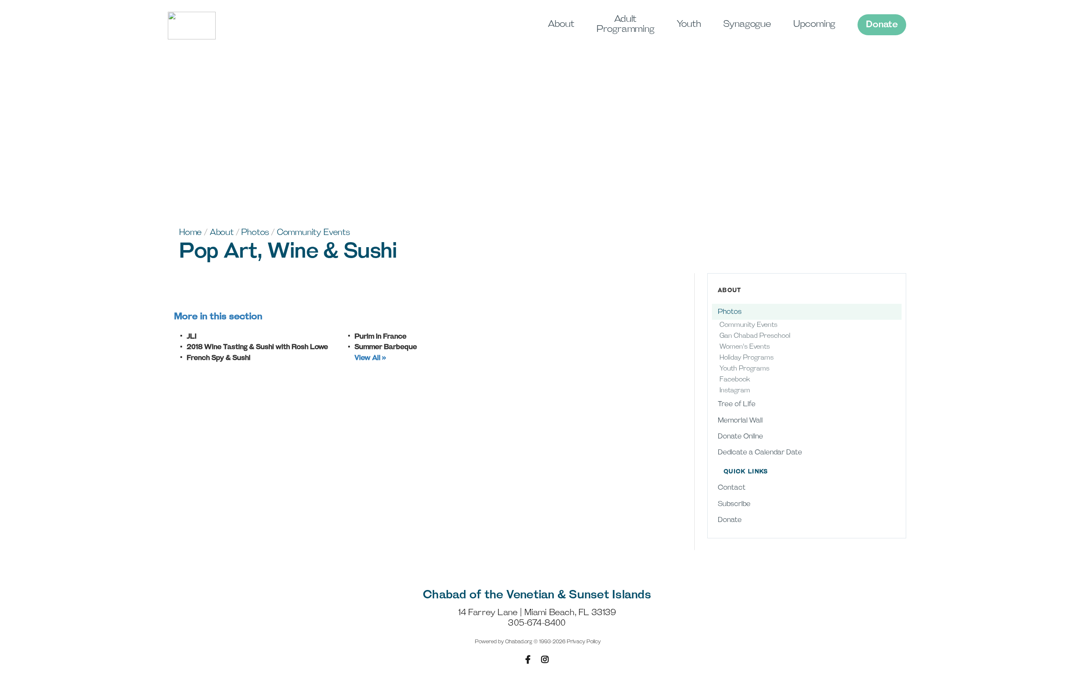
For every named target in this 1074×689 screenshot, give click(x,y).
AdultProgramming (625, 24)
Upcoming (814, 24)
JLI (192, 336)
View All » (370, 358)
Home (190, 232)
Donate (882, 24)
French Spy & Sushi (218, 358)
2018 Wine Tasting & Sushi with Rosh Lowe (257, 347)
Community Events (313, 232)
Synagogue (747, 24)
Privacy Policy (584, 642)
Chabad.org (518, 642)
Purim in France (381, 336)
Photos (255, 232)
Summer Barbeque (386, 347)
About (561, 24)
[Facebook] (528, 659)
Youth (689, 24)
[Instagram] (545, 659)
